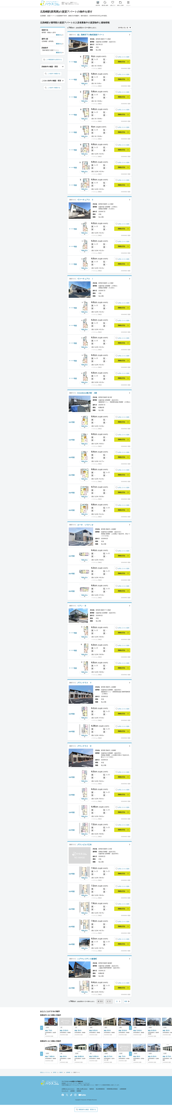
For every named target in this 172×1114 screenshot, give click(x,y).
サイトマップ (65, 1091)
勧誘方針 (92, 1088)
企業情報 (72, 1091)
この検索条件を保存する (54, 59)
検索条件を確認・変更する (87, 1109)
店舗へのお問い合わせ (82, 1088)
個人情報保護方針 (100, 1088)
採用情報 (79, 1091)
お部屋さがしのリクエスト (68, 1088)
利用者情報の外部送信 (112, 1088)
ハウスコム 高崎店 (96, 235)
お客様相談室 (123, 1088)
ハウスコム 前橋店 (96, 68)
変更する (59, 35)
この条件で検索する (53, 73)
